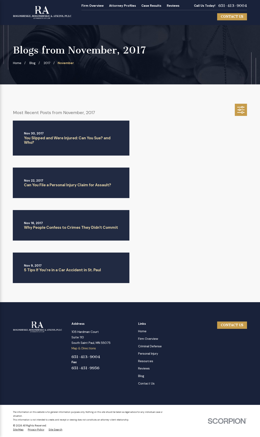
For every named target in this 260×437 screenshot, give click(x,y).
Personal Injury (148, 354)
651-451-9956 (85, 368)
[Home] (42, 12)
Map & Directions (84, 348)
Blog (141, 376)
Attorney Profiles (122, 6)
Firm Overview (92, 6)
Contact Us (232, 17)
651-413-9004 (232, 6)
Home (142, 331)
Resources (145, 361)
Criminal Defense (150, 346)
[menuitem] (18, 430)
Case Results (151, 6)
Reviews (173, 6)
